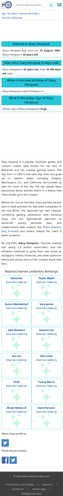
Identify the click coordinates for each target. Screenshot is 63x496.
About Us (47, 484)
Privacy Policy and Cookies (20, 484)
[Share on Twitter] (13, 463)
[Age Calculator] (8, 5)
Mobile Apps (39, 489)
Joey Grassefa (10, 231)
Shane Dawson (52, 227)
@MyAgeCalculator (31, 493)
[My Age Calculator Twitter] (5, 445)
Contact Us (18, 489)
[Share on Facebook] (5, 463)
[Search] (51, 5)
